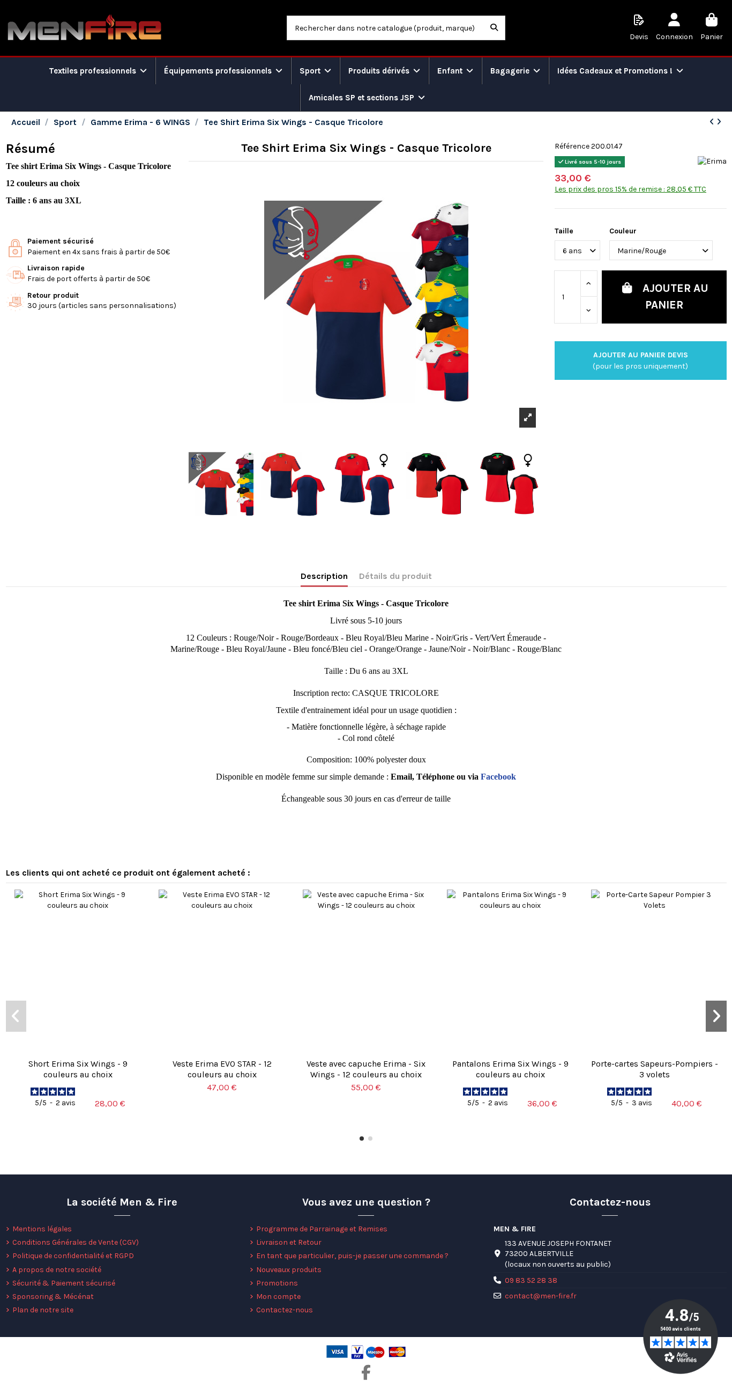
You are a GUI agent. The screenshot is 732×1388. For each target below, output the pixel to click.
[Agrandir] (527, 417)
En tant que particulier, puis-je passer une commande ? (352, 1255)
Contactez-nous (284, 1309)
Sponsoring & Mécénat (53, 1296)
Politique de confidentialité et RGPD (73, 1255)
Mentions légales (42, 1228)
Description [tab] (324, 576)
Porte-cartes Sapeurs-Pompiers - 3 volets (654, 1069)
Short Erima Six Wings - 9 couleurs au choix (78, 1069)
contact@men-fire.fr (541, 1296)
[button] (362, 1138)
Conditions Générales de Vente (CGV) (75, 1242)
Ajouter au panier (675, 297)
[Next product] (718, 122)
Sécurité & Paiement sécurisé (63, 1283)
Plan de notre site (42, 1309)
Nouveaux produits (289, 1269)
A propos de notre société (56, 1269)
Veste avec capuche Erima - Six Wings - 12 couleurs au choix (366, 1069)
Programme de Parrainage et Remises (321, 1228)
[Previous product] (712, 122)
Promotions (277, 1283)
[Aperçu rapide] (78, 1049)
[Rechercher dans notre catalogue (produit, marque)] (494, 28)
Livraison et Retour (289, 1242)
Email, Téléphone (422, 776)
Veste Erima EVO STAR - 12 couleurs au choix (222, 1069)
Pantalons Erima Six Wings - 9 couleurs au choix (510, 1069)
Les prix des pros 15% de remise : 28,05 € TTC (630, 189)
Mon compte (278, 1296)
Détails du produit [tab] (395, 576)
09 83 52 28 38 (531, 1280)
